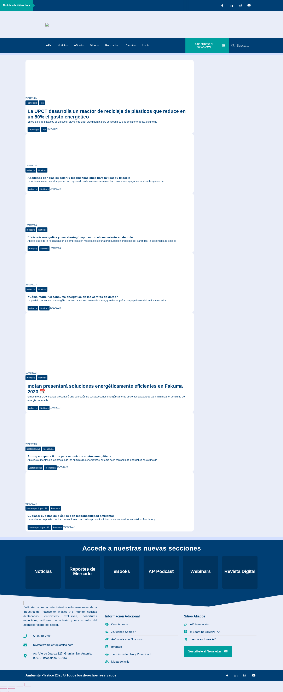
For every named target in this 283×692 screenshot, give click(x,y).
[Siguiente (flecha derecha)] (11, 690)
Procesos (55, 508)
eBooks (79, 45)
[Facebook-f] (222, 5)
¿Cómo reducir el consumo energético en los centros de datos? (73, 296)
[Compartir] (19, 684)
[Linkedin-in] (231, 5)
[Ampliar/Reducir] (3, 684)
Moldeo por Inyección (37, 508)
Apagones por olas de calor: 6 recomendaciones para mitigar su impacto (79, 177)
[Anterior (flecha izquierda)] (3, 690)
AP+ (48, 45)
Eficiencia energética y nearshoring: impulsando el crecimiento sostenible (80, 237)
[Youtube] (249, 5)
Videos (94, 45)
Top (42, 102)
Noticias (63, 45)
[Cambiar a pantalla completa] (11, 684)
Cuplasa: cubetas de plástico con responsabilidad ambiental (71, 515)
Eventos (131, 45)
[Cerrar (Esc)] (27, 684)
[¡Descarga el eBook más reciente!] (205, 67)
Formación (112, 45)
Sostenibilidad (33, 449)
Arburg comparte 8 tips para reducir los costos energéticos (69, 456)
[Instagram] (240, 5)
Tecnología (32, 102)
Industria (31, 170)
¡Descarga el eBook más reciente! (232, 67)
